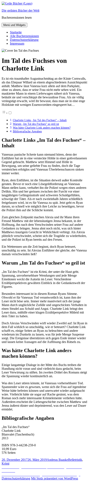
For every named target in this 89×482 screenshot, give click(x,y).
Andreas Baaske (57, 459)
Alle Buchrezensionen (24, 36)
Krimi (5, 463)
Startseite (16, 32)
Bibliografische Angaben (27, 131)
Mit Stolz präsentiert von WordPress (54, 478)
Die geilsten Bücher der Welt (20, 10)
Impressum (17, 43)
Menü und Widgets (14, 25)
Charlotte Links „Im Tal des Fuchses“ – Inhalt (40, 120)
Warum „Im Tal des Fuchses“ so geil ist (36, 124)
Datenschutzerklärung (24, 39)
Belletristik (75, 459)
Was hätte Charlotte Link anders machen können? (42, 127)
